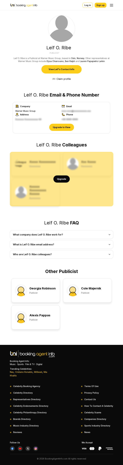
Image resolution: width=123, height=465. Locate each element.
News (87, 432)
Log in (87, 5)
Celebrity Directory (23, 392)
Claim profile (64, 78)
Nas (12, 372)
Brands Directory (22, 419)
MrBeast (38, 372)
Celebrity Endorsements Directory (30, 406)
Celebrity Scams (92, 412)
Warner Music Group (25, 111)
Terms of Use (91, 386)
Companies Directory (95, 419)
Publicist (54, 53)
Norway (80, 58)
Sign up (100, 5)
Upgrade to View (61, 127)
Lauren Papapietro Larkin (92, 61)
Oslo (73, 58)
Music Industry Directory (26, 425)
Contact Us (90, 399)
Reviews (17, 432)
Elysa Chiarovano (55, 61)
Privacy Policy (91, 392)
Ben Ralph (70, 61)
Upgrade (61, 179)
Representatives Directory (26, 399)
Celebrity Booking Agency (26, 386)
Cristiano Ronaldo (24, 372)
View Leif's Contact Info (61, 69)
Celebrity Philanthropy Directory (30, 412)
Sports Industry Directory (97, 425)
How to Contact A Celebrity (98, 406)
